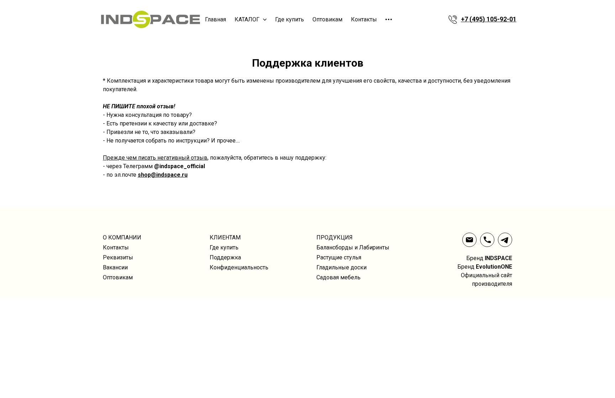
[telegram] (505, 240)
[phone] (487, 240)
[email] (469, 240)
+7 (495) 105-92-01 (488, 19)
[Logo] (150, 19)
